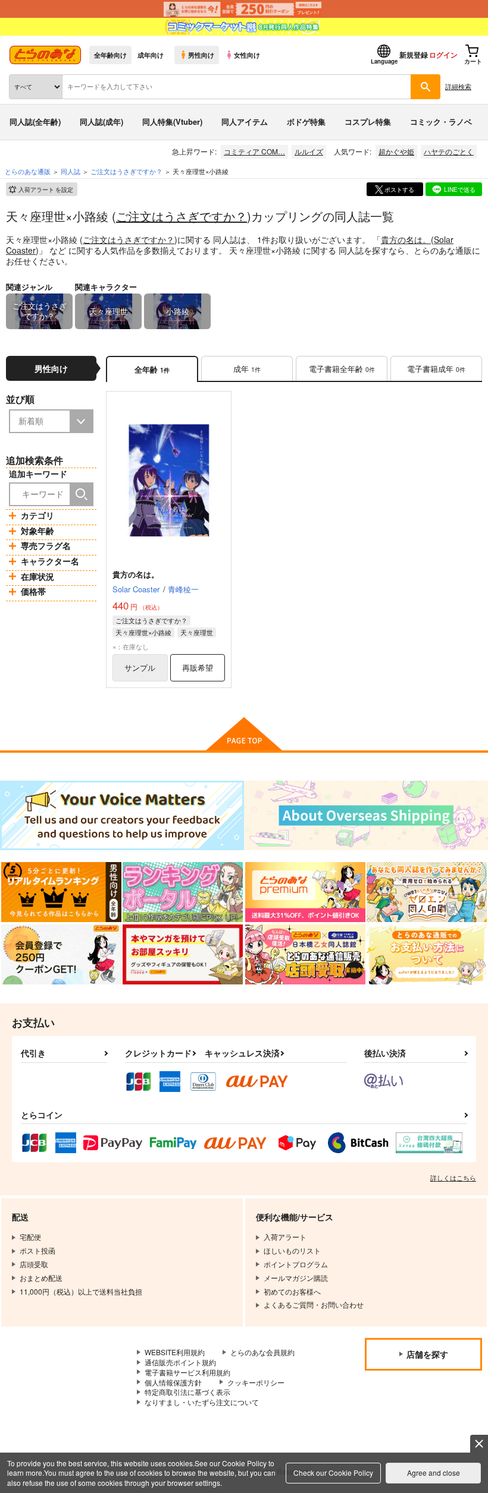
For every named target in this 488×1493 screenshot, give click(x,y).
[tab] (247, 369)
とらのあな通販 (28, 171)
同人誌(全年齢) (35, 121)
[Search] (81, 494)
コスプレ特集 (368, 121)
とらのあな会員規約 (262, 1352)
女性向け (247, 54)
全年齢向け (110, 54)
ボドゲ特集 (306, 121)
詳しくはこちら (453, 1177)
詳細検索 (458, 86)
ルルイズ (309, 151)
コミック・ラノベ (441, 121)
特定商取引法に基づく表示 (187, 1392)
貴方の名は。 (406, 239)
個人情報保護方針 (173, 1382)
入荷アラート (45, 189)
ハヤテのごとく (449, 151)
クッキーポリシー (255, 1382)
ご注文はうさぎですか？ (181, 216)
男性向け (201, 54)
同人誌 (70, 171)
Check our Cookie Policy (333, 1472)
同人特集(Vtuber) (172, 121)
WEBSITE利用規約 (175, 1352)
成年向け (150, 54)
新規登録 (413, 54)
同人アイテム (244, 121)
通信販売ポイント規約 (180, 1362)
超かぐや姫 (396, 151)
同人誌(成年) (101, 121)
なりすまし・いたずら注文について (202, 1402)
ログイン (443, 54)
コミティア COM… (254, 151)
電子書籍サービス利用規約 (187, 1372)
